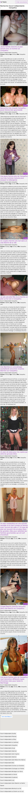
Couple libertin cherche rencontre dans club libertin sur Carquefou (12, 607)
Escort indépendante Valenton (8, 757)
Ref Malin (3, 2)
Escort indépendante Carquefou (8, 745)
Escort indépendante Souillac (8, 733)
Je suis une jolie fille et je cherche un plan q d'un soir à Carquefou (14, 298)
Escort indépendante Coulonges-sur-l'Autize (12, 768)
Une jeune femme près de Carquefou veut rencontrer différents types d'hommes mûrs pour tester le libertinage (14, 680)
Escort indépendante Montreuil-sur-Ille (10, 788)
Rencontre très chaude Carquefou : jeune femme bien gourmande (13, 109)
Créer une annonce (21, 2)
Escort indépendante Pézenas (8, 736)
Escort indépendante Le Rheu (8, 739)
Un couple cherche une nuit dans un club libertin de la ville (13, 242)
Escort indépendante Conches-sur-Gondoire (12, 765)
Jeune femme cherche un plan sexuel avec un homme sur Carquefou (11, 48)
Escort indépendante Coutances (8, 777)
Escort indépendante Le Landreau (9, 742)
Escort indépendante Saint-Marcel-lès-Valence (12, 759)
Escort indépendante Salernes (8, 751)
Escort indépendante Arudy (7, 748)
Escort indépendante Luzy (7, 780)
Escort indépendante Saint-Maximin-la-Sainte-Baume (12, 784)
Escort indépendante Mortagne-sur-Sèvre (11, 771)
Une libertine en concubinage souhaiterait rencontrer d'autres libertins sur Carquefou (12, 369)
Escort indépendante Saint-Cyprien (9, 754)
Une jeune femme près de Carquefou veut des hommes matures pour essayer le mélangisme (14, 178)
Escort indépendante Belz (7, 762)
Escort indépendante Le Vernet (8, 774)
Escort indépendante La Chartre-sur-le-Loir (12, 791)
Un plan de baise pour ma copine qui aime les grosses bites (13, 453)
